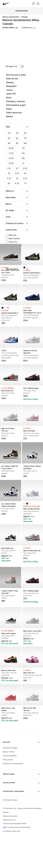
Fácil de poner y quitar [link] (16, 75)
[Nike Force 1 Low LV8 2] (32, 617)
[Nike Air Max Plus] (10, 657)
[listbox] (28, 27)
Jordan (9, 90)
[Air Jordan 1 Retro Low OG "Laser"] (10, 254)
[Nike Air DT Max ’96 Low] (10, 415)
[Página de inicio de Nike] (6, 3)
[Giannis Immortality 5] (32, 254)
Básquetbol (11, 86)
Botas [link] (8, 98)
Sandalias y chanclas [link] (15, 101)
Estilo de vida (12, 79)
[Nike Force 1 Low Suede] (10, 694)
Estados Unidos (11, 800)
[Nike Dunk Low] (10, 375)
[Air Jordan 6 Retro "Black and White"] (10, 490)
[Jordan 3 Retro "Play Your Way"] (10, 577)
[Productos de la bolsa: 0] (38, 3)
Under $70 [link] (11, 94)
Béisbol (9, 116)
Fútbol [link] (9, 109)
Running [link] (9, 82)
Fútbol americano (14, 113)
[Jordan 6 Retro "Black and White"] (32, 452)
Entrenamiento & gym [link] (16, 105)
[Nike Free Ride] (32, 415)
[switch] (21, 66)
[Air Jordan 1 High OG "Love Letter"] (10, 452)
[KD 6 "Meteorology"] (32, 375)
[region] (21, 168)
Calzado (24, 17)
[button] (17, 127)
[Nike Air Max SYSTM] (32, 490)
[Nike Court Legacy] (10, 617)
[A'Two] (10, 337)
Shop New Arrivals (21, 10)
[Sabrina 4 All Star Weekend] (32, 337)
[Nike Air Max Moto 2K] (32, 534)
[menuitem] (7, 812)
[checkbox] (9, 133)
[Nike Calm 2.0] (32, 657)
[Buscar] (33, 3)
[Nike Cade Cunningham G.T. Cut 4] (32, 294)
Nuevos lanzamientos (10, 17)
